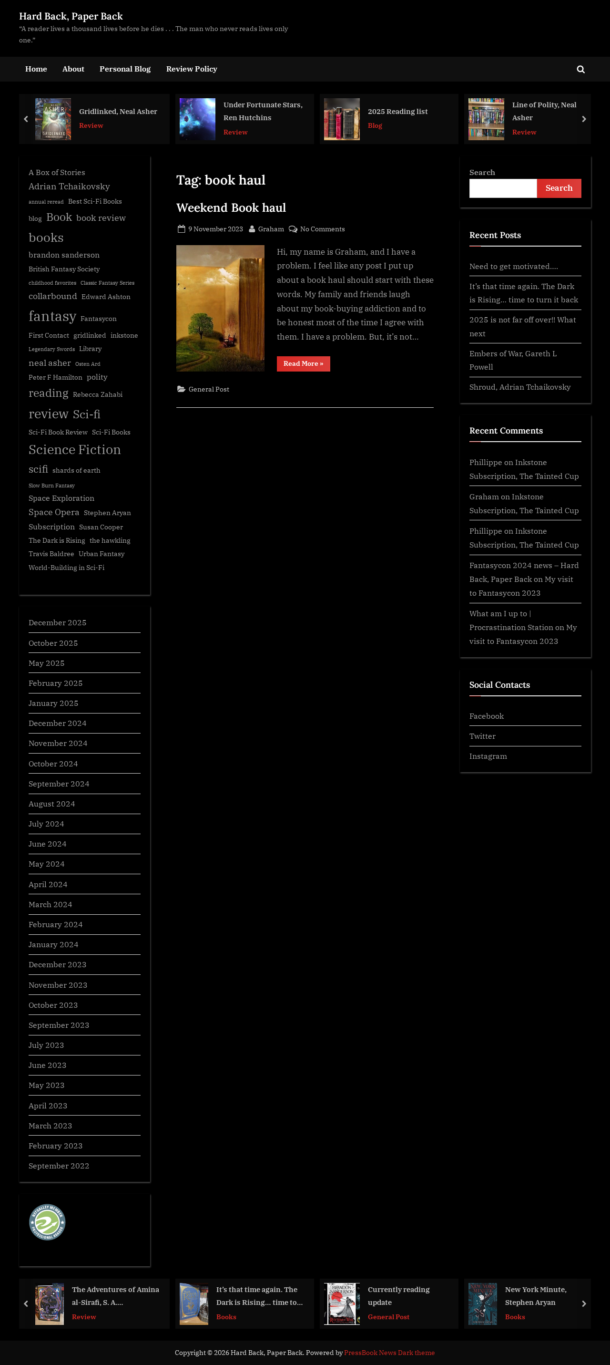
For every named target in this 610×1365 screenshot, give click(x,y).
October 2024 (53, 763)
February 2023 (56, 1145)
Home (36, 68)
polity (97, 377)
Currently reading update (360, 1295)
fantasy (52, 316)
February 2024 (56, 924)
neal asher (50, 362)
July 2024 (46, 823)
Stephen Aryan (107, 512)
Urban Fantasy (101, 553)
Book (59, 217)
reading (49, 393)
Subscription (52, 526)
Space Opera (54, 512)
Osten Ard (88, 364)
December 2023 (58, 964)
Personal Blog (125, 68)
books (46, 237)
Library (90, 348)
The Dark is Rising (57, 540)
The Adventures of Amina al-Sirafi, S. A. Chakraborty (77, 1296)
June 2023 (48, 1065)
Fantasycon (99, 318)
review (49, 413)
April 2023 (48, 1105)
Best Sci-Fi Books (95, 201)
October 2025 (53, 643)
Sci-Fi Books (111, 432)
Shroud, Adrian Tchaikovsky (520, 387)
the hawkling (110, 540)
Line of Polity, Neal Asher (486, 111)
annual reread (46, 201)
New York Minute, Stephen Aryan (497, 1295)
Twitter (482, 736)
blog (35, 218)
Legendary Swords (52, 349)
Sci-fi (87, 414)
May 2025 (47, 663)
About (73, 68)
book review (101, 217)
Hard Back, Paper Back (71, 16)
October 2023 (53, 1005)
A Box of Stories (57, 172)
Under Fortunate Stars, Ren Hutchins (204, 111)
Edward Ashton (106, 296)
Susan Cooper (101, 527)
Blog (317, 125)
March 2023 (50, 1125)
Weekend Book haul (231, 207)
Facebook (486, 716)
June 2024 (48, 843)
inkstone (124, 335)
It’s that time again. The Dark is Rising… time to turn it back (218, 1296)
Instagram (488, 756)
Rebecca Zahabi (97, 394)
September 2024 (59, 783)
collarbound (53, 295)
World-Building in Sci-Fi (66, 567)
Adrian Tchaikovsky (69, 186)
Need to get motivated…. (513, 266)
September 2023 (59, 1025)
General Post (209, 388)
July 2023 (46, 1045)
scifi (38, 469)
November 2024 (58, 743)
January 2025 (54, 703)
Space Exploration (61, 498)
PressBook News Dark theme (389, 1352)
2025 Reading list (340, 110)
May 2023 (47, 1085)
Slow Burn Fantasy (52, 485)
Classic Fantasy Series (107, 282)
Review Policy (191, 68)
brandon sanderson (64, 254)
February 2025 (56, 683)
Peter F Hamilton (55, 377)
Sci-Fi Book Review (58, 432)
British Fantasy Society (64, 269)
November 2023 (58, 985)
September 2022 (59, 1165)
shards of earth (76, 470)
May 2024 (47, 863)
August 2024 (52, 803)
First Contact (49, 335)
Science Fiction (75, 449)
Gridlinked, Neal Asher (60, 110)
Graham (271, 228)
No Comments (322, 229)
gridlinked (89, 335)
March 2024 (50, 904)
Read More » (307, 365)
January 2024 (54, 944)
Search (482, 172)
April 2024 (48, 884)
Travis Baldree (51, 553)
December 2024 (58, 723)
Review (33, 125)
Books (188, 1316)
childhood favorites (52, 282)
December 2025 (58, 622)
